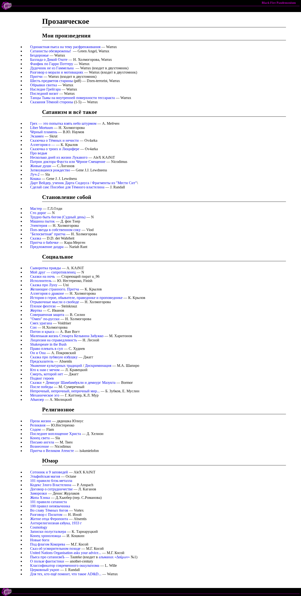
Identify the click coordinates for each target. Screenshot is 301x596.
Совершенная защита (47, 315)
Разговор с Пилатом (46, 515)
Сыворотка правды (45, 268)
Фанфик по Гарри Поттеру (51, 64)
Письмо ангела (42, 442)
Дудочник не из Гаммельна (52, 68)
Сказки (36, 383)
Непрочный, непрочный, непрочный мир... (65, 391)
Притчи (36, 76)
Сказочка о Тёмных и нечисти (54, 140)
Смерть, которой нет (46, 374)
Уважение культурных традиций (56, 366)
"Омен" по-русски (44, 319)
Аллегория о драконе (47, 293)
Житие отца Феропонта (49, 519)
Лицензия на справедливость (53, 340)
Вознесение (39, 446)
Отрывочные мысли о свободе (54, 302)
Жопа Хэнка (40, 498)
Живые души (40, 166)
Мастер (36, 209)
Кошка (35, 179)
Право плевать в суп (46, 349)
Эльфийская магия (45, 476)
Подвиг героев (42, 378)
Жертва (36, 310)
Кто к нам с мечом (44, 370)
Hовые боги (39, 540)
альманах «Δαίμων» (114, 557)
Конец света (40, 438)
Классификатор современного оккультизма (64, 565)
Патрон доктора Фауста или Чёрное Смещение (67, 162)
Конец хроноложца (45, 536)
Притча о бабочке (44, 242)
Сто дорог (38, 213)
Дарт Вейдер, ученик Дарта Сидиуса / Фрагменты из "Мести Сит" (83, 183)
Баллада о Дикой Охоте (48, 60)
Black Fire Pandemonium (279, 2)
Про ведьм (38, 153)
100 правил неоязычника (50, 506)
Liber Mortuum (41, 128)
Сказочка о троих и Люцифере (54, 149)
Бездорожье (39, 55)
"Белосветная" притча (47, 234)
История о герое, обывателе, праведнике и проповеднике (76, 298)
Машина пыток (42, 221)
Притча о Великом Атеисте (52, 451)
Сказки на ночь (42, 276)
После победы (41, 387)
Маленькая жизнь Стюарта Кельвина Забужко (66, 336)
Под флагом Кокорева (47, 544)
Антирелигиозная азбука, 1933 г (56, 523)
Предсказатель (41, 361)
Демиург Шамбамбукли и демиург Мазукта (80, 383)
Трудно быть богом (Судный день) (57, 217)
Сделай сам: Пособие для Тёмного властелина (67, 187)
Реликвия (37, 425)
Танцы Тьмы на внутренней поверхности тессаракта (72, 98)
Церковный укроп (44, 570)
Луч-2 (35, 174)
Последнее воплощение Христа (55, 434)
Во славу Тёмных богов (49, 510)
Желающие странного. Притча (54, 289)
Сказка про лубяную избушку (54, 357)
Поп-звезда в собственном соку (55, 230)
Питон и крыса (42, 332)
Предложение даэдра (46, 247)
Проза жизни (40, 421)
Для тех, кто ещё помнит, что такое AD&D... (65, 574)
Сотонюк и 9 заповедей (49, 472)
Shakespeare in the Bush (48, 344)
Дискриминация (98, 366)
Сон (33, 327)
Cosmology (38, 527)
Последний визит (44, 93)
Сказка (35, 238)
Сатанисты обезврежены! (50, 51)
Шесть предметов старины (51, 81)
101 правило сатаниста (48, 502)
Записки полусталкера (48, 532)
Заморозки (38, 493)
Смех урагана (41, 323)
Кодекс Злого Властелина (50, 485)
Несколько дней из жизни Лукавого (58, 157)
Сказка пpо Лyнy (43, 285)
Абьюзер (37, 399)
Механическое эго (44, 395)
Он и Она (38, 353)
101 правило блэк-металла (51, 481)
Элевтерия (38, 226)
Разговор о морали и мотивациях (56, 72)
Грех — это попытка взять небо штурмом (63, 123)
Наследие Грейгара (45, 89)
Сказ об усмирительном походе (55, 548)
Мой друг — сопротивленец (53, 272)
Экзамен (37, 136)
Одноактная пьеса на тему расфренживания (65, 47)
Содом (35, 429)
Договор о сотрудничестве (51, 489)
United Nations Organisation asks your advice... (65, 553)
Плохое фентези (43, 306)
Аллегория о (42, 145)
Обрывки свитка (43, 85)
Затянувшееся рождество (50, 170)
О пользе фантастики (47, 561)
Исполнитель (40, 281)
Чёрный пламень (43, 132)
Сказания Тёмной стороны (51, 102)
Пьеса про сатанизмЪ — (50, 557)
